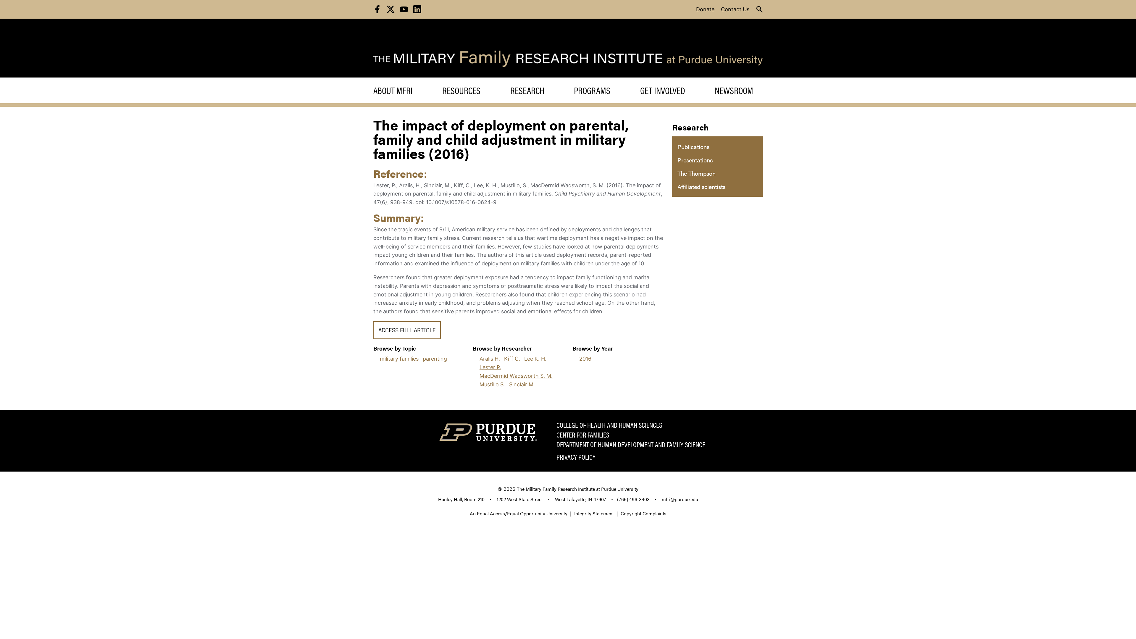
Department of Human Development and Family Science (630, 444)
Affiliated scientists (701, 186)
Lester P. (490, 367)
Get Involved (662, 90)
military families (400, 359)
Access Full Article (407, 331)
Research (527, 90)
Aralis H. (490, 359)
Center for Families (582, 434)
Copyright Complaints (644, 513)
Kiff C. (513, 359)
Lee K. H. (535, 359)
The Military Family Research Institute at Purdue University (577, 488)
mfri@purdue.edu (680, 499)
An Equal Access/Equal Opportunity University (518, 513)
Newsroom (734, 90)
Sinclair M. (522, 384)
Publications (693, 146)
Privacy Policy (576, 456)
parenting (435, 359)
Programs (592, 90)
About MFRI (393, 90)
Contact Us (735, 9)
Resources (461, 90)
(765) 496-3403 (633, 499)
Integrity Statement (594, 513)
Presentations (695, 160)
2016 (585, 359)
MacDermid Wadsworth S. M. (516, 376)
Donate (705, 9)
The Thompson (696, 173)
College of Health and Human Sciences (609, 424)
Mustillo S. (493, 384)
